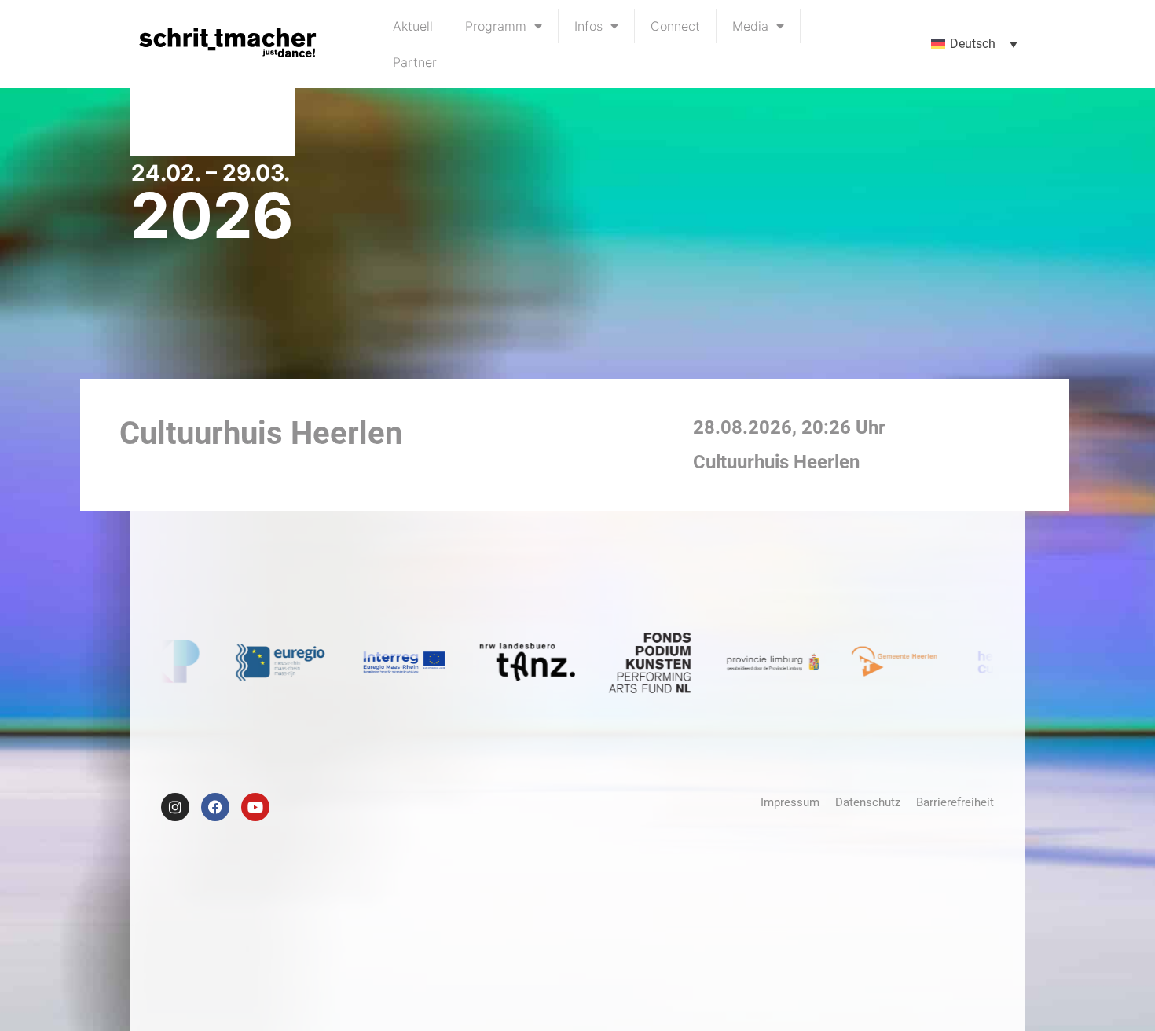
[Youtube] (255, 807)
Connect (675, 26)
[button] (974, 44)
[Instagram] (175, 807)
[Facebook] (215, 807)
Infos (588, 26)
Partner (415, 62)
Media (750, 26)
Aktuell (413, 26)
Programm (495, 26)
